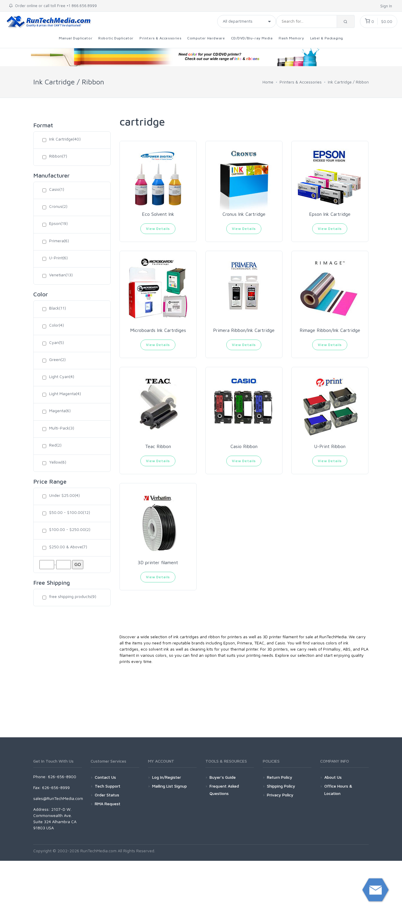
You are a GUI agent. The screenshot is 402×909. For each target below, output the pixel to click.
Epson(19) (58, 223)
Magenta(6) (60, 410)
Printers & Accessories (160, 38)
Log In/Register (166, 777)
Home (268, 81)
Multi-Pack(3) (61, 427)
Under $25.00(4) (64, 495)
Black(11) (57, 307)
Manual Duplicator (75, 38)
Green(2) (57, 359)
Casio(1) (56, 189)
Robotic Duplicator (116, 38)
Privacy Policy (280, 794)
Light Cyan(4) (61, 376)
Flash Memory (291, 38)
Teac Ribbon (158, 446)
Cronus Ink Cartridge (243, 214)
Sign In (386, 6)
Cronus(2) (58, 206)
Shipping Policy (281, 785)
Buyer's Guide (223, 777)
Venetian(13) (61, 274)
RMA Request (107, 803)
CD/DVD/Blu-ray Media (252, 38)
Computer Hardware (206, 38)
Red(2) (55, 444)
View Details (158, 228)
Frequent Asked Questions (224, 789)
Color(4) (56, 325)
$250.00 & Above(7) (68, 546)
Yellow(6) (57, 461)
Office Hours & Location (338, 789)
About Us (333, 777)
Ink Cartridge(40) (65, 138)
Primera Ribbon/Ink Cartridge (244, 330)
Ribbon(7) (58, 155)
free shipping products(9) (72, 596)
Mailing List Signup (169, 785)
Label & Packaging (326, 38)
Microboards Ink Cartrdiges (158, 330)
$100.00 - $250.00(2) (69, 529)
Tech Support (107, 785)
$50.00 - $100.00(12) (69, 512)
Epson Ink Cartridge (329, 214)
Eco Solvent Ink (158, 214)
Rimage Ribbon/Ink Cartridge (330, 330)
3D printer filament (158, 562)
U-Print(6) (58, 257)
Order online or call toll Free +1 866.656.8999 (55, 5)
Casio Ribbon (244, 446)
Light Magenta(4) (65, 393)
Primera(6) (59, 240)
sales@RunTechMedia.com (58, 798)
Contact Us (105, 777)
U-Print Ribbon (329, 446)
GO (77, 564)
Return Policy (279, 777)
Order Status (107, 794)
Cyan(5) (56, 342)
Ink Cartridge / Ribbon (348, 81)
